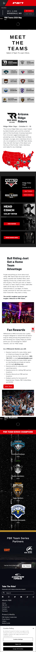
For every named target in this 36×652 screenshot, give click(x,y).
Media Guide (6, 623)
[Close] (33, 628)
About (4, 603)
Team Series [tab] (3, 7)
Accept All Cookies (18, 649)
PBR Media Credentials (9, 617)
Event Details (28, 13)
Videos (4, 621)
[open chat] (33, 329)
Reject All (18, 644)
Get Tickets (29, 10)
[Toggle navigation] (4, 3)
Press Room (6, 619)
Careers (4, 609)
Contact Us (5, 607)
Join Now (8, 386)
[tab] (10, 63)
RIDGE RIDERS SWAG (12, 237)
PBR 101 (4, 605)
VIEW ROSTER (12, 223)
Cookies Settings (18, 639)
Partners (5, 611)
